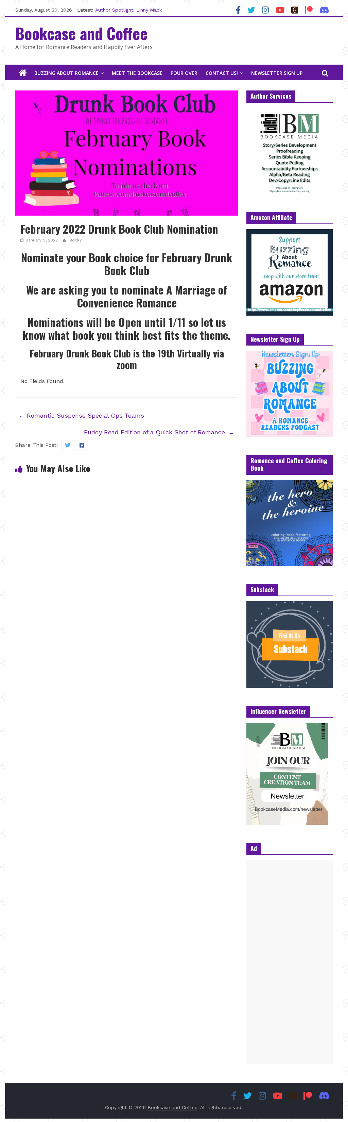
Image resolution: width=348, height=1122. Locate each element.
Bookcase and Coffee (81, 33)
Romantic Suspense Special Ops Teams (81, 415)
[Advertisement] (289, 962)
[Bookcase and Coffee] (22, 73)
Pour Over (184, 73)
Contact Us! (222, 73)
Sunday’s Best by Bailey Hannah (132, 8)
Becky (75, 240)
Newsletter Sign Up (276, 73)
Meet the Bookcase (137, 73)
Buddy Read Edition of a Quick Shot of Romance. (159, 432)
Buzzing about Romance (66, 73)
